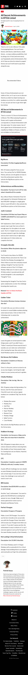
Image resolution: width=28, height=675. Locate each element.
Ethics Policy (14, 625)
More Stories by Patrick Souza (11, 595)
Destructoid (20, 646)
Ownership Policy (14, 631)
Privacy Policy (14, 634)
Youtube (14, 616)
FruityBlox (14, 653)
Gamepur (22, 641)
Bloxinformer (22, 653)
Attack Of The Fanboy (11, 643)
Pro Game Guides (7, 641)
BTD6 (3, 556)
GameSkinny (19, 648)
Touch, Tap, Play (7, 653)
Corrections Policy (14, 622)
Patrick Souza (9, 26)
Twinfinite (16, 641)
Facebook (14, 610)
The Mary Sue (19, 650)
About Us (14, 619)
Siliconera (20, 643)
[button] (25, 6)
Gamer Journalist (10, 648)
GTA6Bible (14, 655)
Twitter (15, 613)
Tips (2, 11)
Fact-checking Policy (14, 628)
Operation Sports (9, 650)
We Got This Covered (10, 646)
